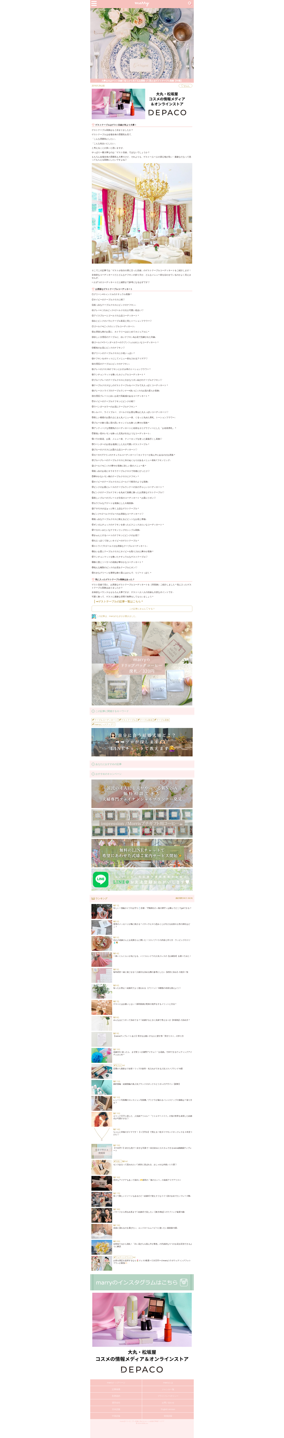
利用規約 (116, 1396)
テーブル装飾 (162, 720)
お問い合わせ (168, 1402)
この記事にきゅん (142, 609)
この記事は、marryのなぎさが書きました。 (116, 616)
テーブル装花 (145, 720)
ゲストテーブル (128, 720)
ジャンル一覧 (168, 1389)
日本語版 (116, 1409)
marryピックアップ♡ (104, 724)
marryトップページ (116, 1382)
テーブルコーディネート (105, 720)
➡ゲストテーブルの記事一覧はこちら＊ (119, 601)
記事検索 (116, 1389)
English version (168, 1409)
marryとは (168, 1382)
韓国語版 (168, 1416)
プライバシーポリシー (168, 1396)
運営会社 (116, 1402)
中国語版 (116, 1416)
